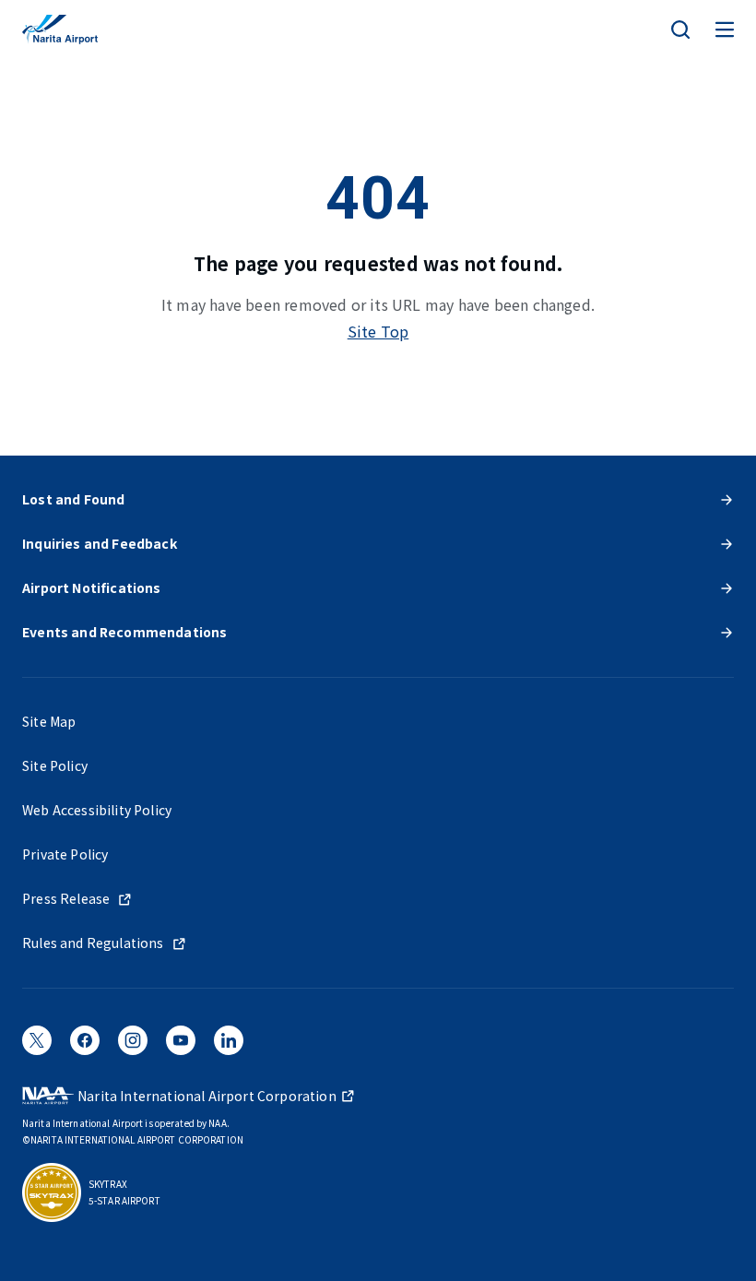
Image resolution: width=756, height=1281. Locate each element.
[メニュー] (725, 29)
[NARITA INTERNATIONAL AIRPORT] (60, 29)
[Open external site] (37, 1046)
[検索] (680, 29)
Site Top (378, 331)
